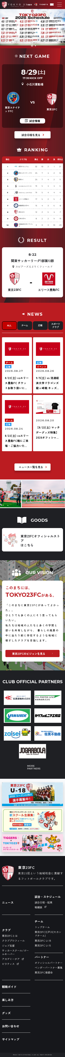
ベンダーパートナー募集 (48, 967)
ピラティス (8, 964)
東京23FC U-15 (43, 945)
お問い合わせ (10, 1026)
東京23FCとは (10, 935)
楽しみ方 (8, 1000)
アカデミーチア (11, 959)
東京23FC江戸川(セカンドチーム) (48, 933)
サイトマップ (10, 1039)
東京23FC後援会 (44, 972)
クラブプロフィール (13, 940)
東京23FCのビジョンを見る (28, 653)
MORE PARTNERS (32, 767)
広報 (40, 325)
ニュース (8, 902)
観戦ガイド (9, 986)
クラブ (6, 930)
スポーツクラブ (55, 325)
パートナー (42, 957)
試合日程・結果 (43, 902)
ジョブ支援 (8, 945)
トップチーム (42, 927)
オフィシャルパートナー (48, 962)
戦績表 (38, 907)
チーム (24, 325)
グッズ (6, 1013)
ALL (9, 325)
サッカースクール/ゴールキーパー (15, 952)
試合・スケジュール (48, 896)
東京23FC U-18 (43, 940)
